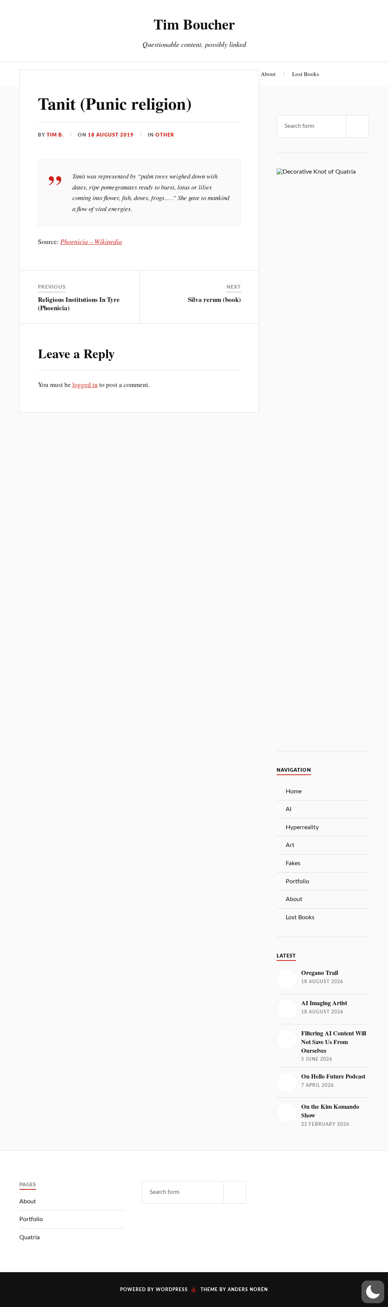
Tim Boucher (194, 23)
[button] (372, 1292)
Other (164, 135)
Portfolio (297, 881)
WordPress (172, 1289)
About (268, 74)
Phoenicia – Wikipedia (91, 241)
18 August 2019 (111, 135)
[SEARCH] (357, 126)
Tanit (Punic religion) (115, 103)
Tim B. (55, 135)
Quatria (29, 1237)
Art (290, 845)
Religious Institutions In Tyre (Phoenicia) (79, 303)
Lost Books (305, 74)
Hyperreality (302, 827)
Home (294, 791)
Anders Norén (248, 1289)
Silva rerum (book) (214, 299)
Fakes (293, 863)
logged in (85, 384)
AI (288, 809)
